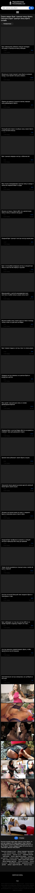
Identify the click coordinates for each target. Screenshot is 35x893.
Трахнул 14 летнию (23, 861)
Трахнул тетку (17, 854)
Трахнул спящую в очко (8, 851)
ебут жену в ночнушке (10, 859)
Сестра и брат (22, 853)
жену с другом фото (15, 864)
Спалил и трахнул (14, 858)
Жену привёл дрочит (9, 861)
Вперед (21, 838)
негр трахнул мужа (27, 858)
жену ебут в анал (14, 863)
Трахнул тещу (28, 864)
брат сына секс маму (26, 859)
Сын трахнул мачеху (10, 853)
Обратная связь (17, 875)
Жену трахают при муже (26, 851)
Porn (17, 880)
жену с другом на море (18, 856)
